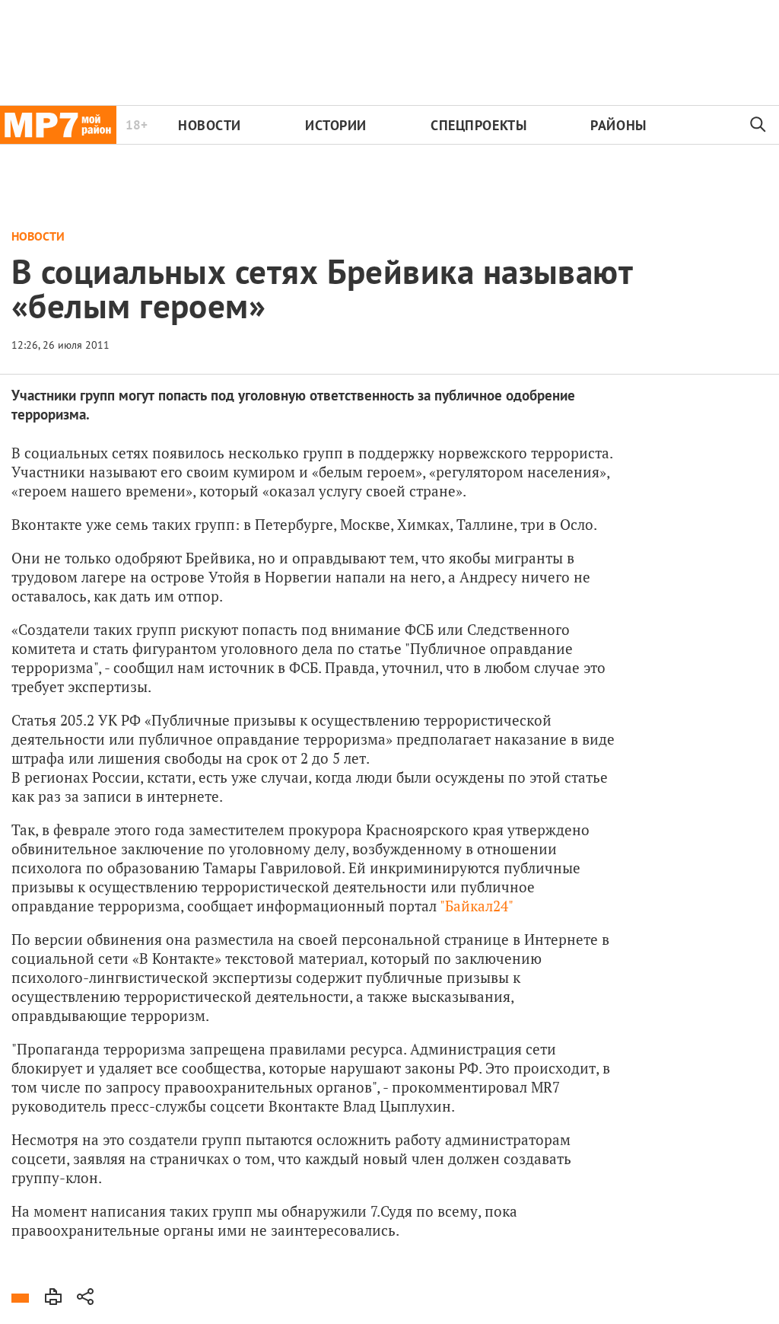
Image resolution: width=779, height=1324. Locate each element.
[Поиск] (758, 125)
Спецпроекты (478, 125)
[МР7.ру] (58, 125)
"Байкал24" (477, 905)
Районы (618, 125)
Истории (336, 125)
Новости (209, 125)
